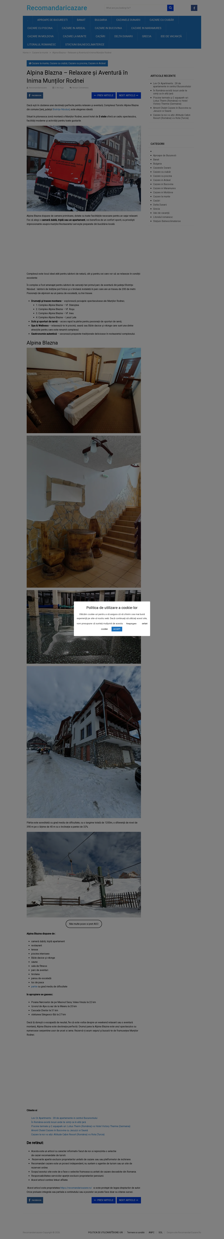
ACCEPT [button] (116, 629)
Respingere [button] (131, 623)
